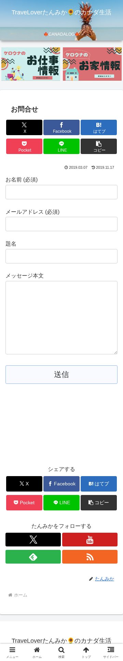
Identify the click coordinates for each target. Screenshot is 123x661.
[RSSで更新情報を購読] (90, 557)
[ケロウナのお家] (92, 64)
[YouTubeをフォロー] (90, 539)
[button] (99, 146)
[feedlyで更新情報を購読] (33, 557)
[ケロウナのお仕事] (30, 64)
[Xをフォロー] (33, 539)
